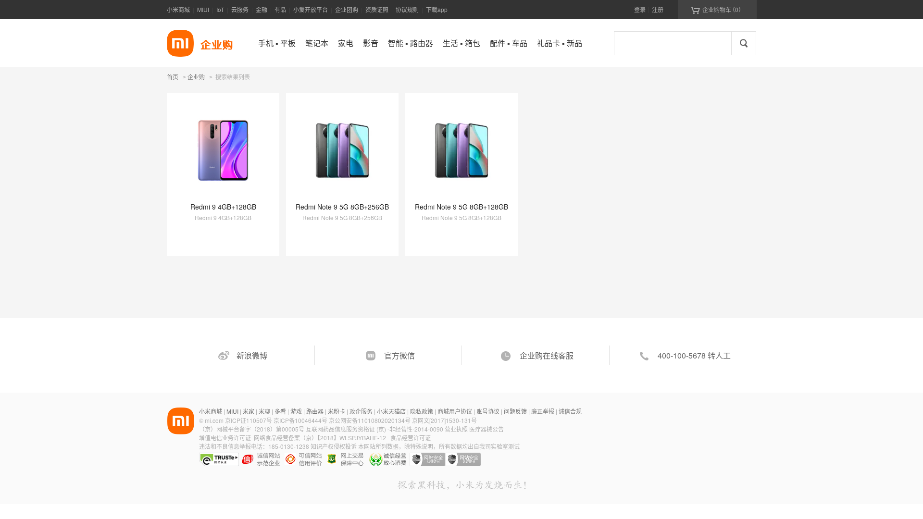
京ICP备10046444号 (300, 420)
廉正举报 (542, 411)
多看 (280, 411)
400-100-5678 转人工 (694, 355)
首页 (172, 77)
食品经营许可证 (410, 437)
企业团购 (346, 9)
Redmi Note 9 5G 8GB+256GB (342, 206)
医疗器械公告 (486, 429)
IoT (220, 9)
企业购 (196, 77)
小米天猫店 (391, 411)
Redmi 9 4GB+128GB (223, 206)
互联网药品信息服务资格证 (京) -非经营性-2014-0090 (375, 429)
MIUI (203, 9)
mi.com (214, 420)
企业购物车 (717, 9)
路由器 (315, 411)
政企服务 (361, 411)
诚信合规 (570, 411)
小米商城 (178, 9)
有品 (280, 9)
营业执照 (456, 429)
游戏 (296, 411)
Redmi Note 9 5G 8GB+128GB (461, 206)
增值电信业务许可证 (225, 437)
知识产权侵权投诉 (334, 446)
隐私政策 (421, 411)
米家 (248, 411)
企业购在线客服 (547, 355)
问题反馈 (515, 411)
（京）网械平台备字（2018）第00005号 (252, 429)
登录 (640, 9)
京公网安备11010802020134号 (370, 420)
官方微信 (399, 355)
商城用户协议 (454, 411)
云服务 (240, 9)
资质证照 (376, 9)
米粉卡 (336, 411)
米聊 (264, 411)
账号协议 (487, 411)
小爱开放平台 (310, 9)
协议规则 (407, 9)
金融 (261, 9)
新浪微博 (252, 355)
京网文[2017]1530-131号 (444, 420)
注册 (657, 9)
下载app (437, 9)
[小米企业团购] (180, 43)
